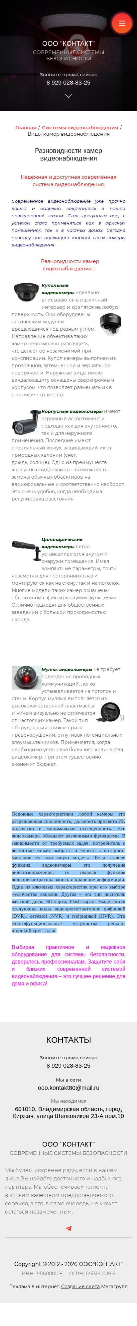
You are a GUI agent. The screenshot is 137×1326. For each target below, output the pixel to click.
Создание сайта (80, 1287)
